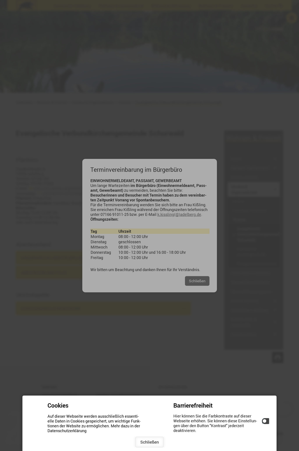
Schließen (149, 442)
